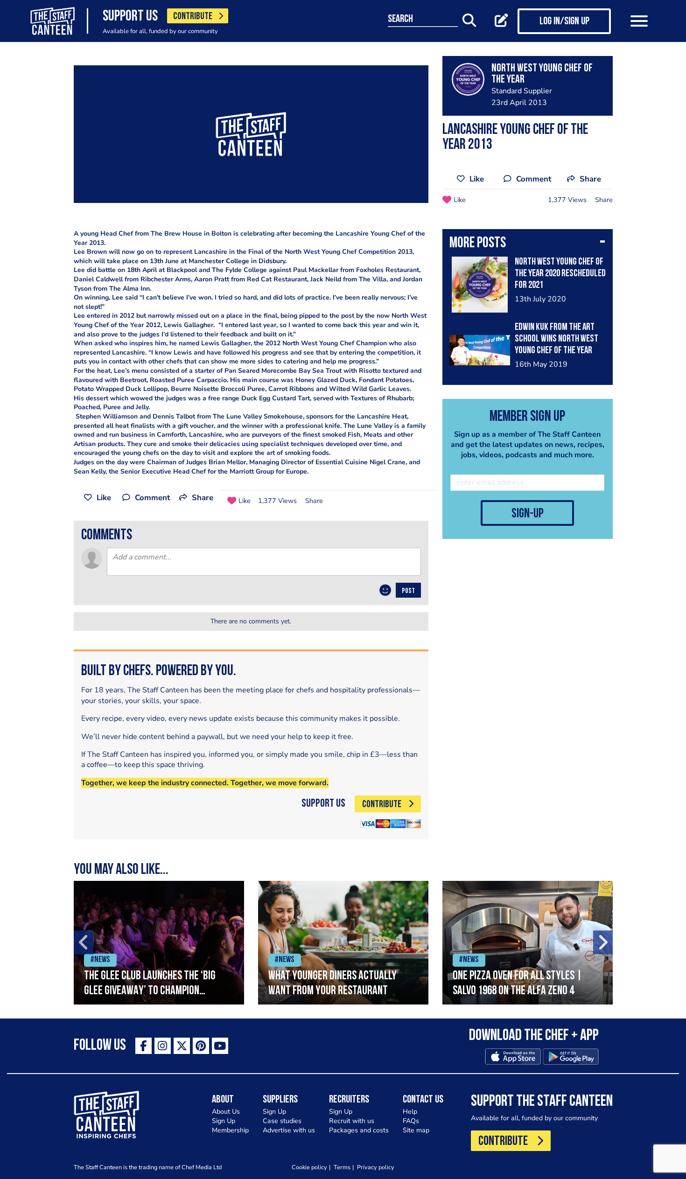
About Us (226, 1111)
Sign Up (223, 1120)
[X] (182, 1046)
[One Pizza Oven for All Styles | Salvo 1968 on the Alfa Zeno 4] (527, 943)
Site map (416, 1130)
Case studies (282, 1120)
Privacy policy (375, 1167)
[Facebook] (143, 1046)
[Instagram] (162, 1046)
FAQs (411, 1120)
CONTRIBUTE (192, 16)
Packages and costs (359, 1130)
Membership (230, 1130)
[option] (159, 943)
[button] (527, 244)
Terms (342, 1167)
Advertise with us (289, 1130)
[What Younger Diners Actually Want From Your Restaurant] (343, 943)
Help (410, 1111)
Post (408, 591)
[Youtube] (220, 1046)
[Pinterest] (201, 1046)
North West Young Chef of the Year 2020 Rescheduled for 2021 (560, 273)
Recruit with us (351, 1120)
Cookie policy (309, 1167)
